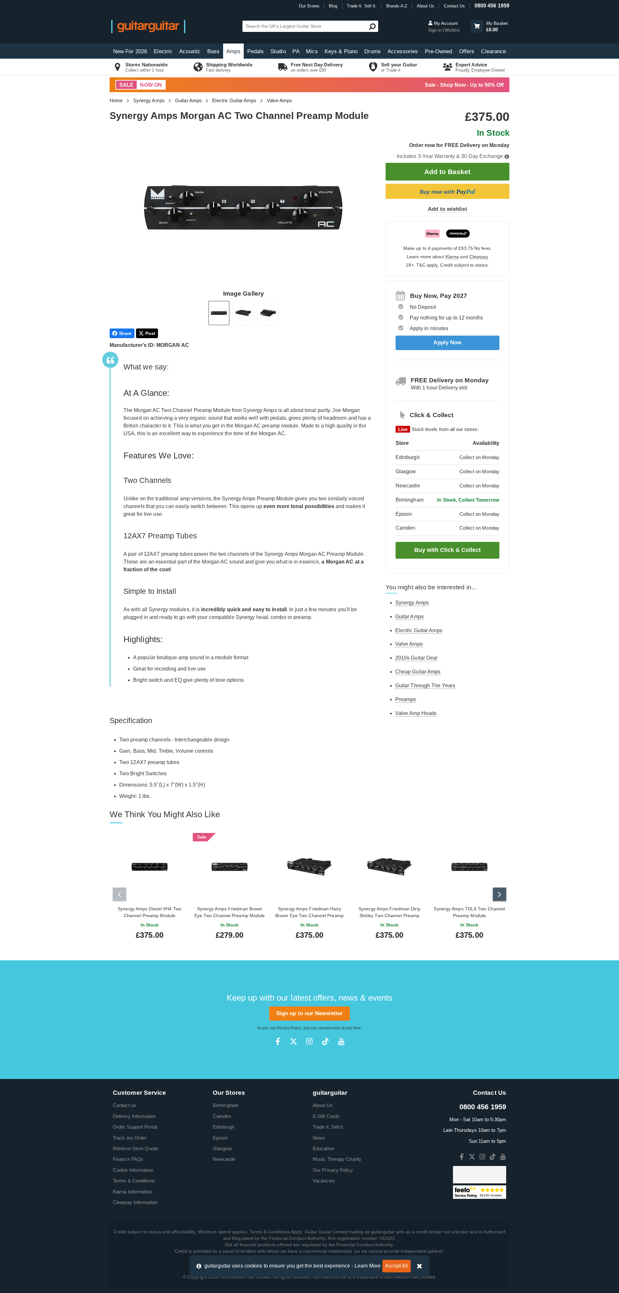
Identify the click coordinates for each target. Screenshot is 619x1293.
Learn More (368, 1266)
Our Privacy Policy (333, 1170)
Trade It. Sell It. (362, 6)
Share (125, 333)
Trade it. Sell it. (328, 1127)
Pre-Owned (438, 51)
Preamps (405, 699)
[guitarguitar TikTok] (325, 1041)
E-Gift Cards (326, 1116)
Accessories (403, 51)
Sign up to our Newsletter (309, 1013)
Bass (213, 51)
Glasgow (222, 1148)
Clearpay (478, 256)
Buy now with (447, 191)
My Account (445, 23)
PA (295, 51)
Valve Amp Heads (416, 713)
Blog (333, 6)
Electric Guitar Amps (234, 100)
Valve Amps (279, 100)
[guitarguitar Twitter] (294, 1041)
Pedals (255, 51)
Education (323, 1148)
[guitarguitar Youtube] (341, 1041)
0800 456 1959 (492, 5)
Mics (312, 51)
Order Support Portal (135, 1127)
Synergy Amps (149, 100)
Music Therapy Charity (337, 1159)
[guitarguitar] (148, 26)
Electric (163, 51)
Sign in (435, 30)
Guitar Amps (188, 100)
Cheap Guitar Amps (418, 671)
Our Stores (309, 6)
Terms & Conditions (134, 1180)
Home (116, 100)
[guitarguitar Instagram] (309, 1041)
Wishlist (452, 30)
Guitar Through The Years (425, 685)
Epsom (220, 1138)
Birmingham (226, 1105)
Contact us (124, 1105)
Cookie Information (133, 1170)
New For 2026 (130, 51)
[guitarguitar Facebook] (278, 1041)
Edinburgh (223, 1127)
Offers (467, 51)
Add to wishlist (447, 209)
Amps (233, 51)
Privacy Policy (289, 1028)
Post (150, 333)
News (319, 1138)
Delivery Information (134, 1116)
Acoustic (190, 51)
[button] (477, 26)
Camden (222, 1116)
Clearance (493, 51)
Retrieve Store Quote (135, 1148)
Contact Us (454, 6)
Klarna (452, 256)
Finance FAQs (128, 1159)
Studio (278, 51)
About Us (426, 6)
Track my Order (130, 1138)
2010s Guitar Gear (416, 658)
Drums (372, 51)
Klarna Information (132, 1191)
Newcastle (224, 1159)
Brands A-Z (397, 6)
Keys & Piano (341, 51)
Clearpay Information (135, 1202)
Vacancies (324, 1180)
